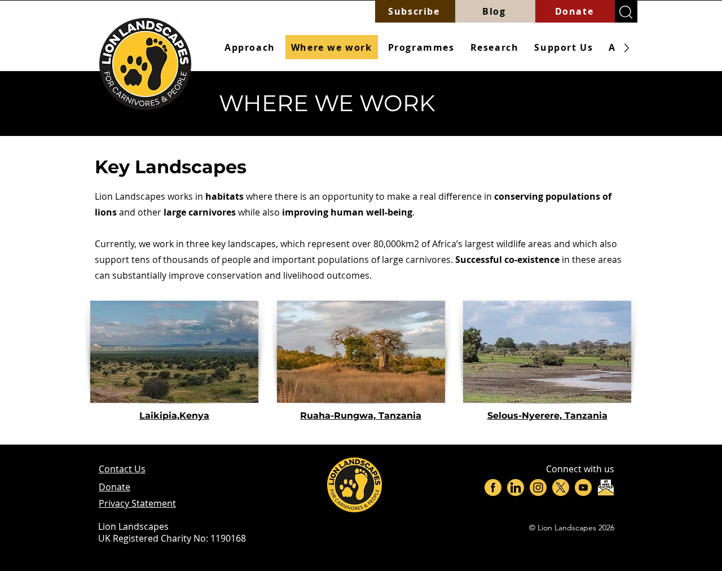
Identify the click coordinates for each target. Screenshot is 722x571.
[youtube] (583, 487)
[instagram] (538, 487)
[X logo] (560, 487)
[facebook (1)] (493, 487)
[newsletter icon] (605, 487)
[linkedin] (515, 487)
